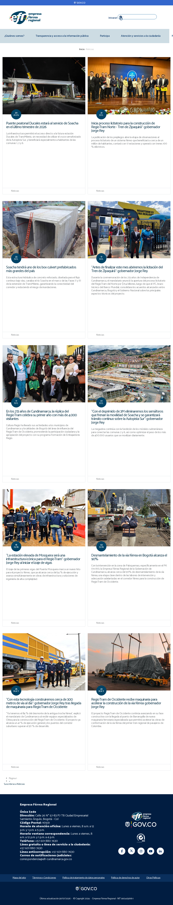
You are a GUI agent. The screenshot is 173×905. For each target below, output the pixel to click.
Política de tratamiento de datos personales (84, 878)
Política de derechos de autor (125, 878)
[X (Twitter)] (131, 850)
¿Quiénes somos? (14, 36)
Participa (105, 36)
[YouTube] (150, 851)
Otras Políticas (153, 878)
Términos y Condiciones (44, 878)
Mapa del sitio (19, 878)
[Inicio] (25, 17)
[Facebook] (121, 851)
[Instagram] (141, 851)
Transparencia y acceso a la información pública (62, 36)
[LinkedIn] (160, 851)
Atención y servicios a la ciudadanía (140, 36)
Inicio (81, 49)
